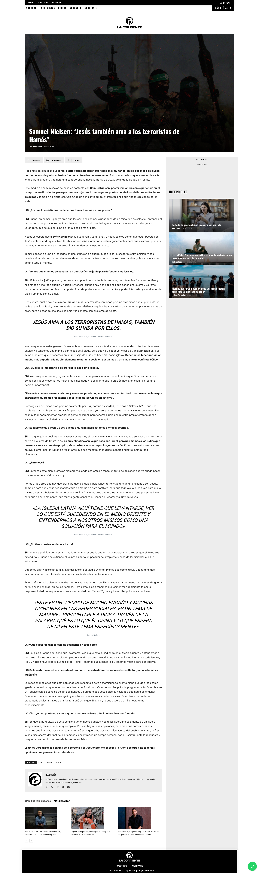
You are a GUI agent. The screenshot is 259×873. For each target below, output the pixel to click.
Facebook (202, 164)
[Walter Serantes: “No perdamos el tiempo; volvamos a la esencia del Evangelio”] (46, 818)
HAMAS (50, 762)
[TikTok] (58, 787)
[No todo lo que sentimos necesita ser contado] (201, 219)
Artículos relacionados (38, 801)
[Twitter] (64, 787)
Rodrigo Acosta (177, 262)
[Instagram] (53, 787)
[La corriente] (129, 22)
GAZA (58, 762)
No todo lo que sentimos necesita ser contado (196, 225)
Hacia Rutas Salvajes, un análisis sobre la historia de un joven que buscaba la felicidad (202, 256)
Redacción (37, 147)
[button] (225, 3)
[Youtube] (69, 787)
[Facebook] (47, 787)
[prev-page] (26, 840)
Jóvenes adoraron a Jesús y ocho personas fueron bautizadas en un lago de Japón (198, 290)
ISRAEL (41, 762)
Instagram (201, 159)
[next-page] (31, 840)
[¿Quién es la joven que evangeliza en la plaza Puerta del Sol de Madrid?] (93, 818)
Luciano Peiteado (178, 295)
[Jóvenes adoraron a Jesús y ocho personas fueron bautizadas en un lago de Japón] (201, 285)
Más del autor (62, 801)
